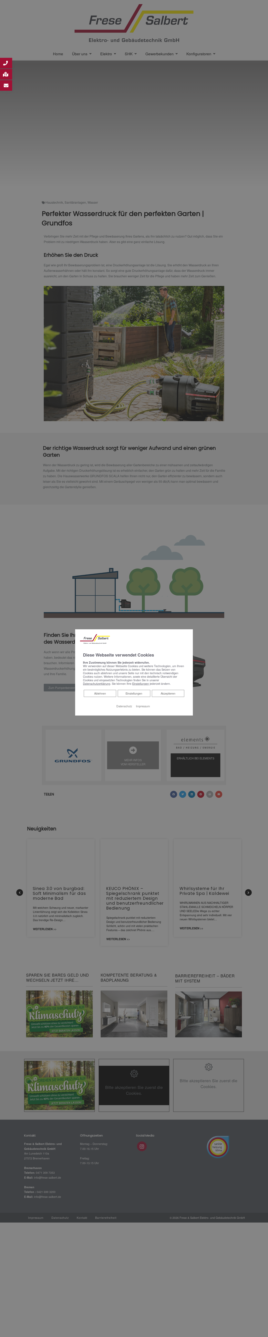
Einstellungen (134, 693)
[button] (6, 63)
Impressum (143, 706)
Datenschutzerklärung (96, 684)
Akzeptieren (168, 693)
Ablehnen (100, 693)
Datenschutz (124, 706)
